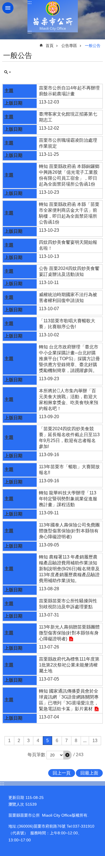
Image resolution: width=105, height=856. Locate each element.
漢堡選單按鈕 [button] (7, 7)
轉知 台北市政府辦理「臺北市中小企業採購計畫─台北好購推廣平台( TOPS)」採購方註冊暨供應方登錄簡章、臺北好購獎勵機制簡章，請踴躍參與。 (69, 358)
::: (29, 2)
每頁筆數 (36, 754)
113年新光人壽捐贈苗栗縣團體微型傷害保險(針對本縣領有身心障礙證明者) (69, 633)
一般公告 (93, 45)
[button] (67, 755)
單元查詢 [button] (7, 72)
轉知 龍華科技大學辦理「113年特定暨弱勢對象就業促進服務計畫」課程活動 (68, 498)
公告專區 (69, 45)
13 (94, 740)
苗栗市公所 (52, 16)
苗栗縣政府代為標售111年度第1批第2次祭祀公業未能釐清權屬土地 (69, 665)
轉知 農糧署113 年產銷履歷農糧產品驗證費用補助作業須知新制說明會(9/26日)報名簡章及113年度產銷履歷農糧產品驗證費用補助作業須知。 (69, 569)
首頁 (49, 45)
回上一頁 (62, 773)
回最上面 (89, 773)
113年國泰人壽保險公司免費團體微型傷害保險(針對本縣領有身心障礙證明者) (69, 530)
